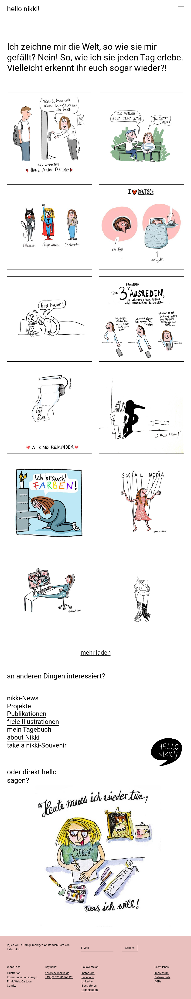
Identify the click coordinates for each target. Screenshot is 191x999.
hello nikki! (23, 9)
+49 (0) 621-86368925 (59, 977)
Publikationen (26, 714)
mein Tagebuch (29, 729)
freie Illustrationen (33, 722)
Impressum (161, 973)
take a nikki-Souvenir (36, 745)
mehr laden (96, 652)
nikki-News (22, 698)
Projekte (19, 706)
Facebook (88, 977)
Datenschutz (162, 977)
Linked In (87, 981)
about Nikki (23, 737)
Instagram (88, 973)
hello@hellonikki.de (57, 973)
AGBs (157, 981)
